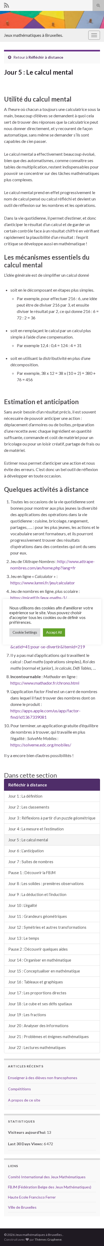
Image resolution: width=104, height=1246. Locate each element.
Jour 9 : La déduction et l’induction (37, 894)
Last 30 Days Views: (26, 1144)
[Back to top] (92, 1234)
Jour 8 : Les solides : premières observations (46, 883)
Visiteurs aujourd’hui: (27, 1132)
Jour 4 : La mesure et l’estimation (36, 829)
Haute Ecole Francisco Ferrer (32, 1197)
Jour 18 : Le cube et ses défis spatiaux (40, 1004)
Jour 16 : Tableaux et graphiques (35, 982)
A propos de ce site (24, 1100)
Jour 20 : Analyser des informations (38, 1025)
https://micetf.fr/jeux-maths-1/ (38, 597)
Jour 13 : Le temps (23, 938)
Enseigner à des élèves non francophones (42, 1077)
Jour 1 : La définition (25, 796)
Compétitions (19, 1089)
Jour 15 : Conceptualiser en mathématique (44, 971)
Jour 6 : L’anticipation (26, 851)
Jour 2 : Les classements (28, 807)
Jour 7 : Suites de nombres (30, 861)
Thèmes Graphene (48, 1239)
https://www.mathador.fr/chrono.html (44, 682)
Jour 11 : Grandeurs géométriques (37, 916)
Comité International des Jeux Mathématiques (47, 1177)
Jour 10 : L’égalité (22, 905)
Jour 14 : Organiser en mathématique (39, 960)
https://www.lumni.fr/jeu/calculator (42, 582)
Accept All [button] (54, 632)
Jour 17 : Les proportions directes (37, 993)
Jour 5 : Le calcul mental (28, 840)
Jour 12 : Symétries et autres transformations (47, 927)
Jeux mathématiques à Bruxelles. (33, 35)
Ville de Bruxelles (22, 1207)
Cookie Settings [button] (25, 632)
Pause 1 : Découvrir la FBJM (31, 872)
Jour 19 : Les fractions (27, 1014)
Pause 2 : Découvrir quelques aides (38, 949)
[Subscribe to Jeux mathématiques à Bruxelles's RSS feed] (6, 4)
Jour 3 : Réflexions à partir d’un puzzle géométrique (51, 818)
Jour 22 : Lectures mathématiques (37, 1047)
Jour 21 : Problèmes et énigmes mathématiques (48, 1036)
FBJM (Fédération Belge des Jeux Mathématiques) (49, 1187)
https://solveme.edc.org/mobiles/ (40, 744)
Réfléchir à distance (46, 57)
